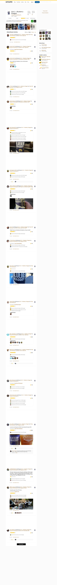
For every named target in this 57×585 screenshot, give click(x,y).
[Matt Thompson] (15, 539)
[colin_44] (17, 513)
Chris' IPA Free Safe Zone (24, 530)
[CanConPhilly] (15, 181)
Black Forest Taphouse (21, 35)
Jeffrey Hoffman (13, 185)
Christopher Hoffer (13, 170)
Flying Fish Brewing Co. (16, 14)
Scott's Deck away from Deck (21, 227)
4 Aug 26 (11, 284)
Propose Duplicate (45, 12)
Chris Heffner (12, 529)
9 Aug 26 (11, 179)
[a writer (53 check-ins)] (46, 32)
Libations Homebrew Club (24, 59)
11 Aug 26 (11, 153)
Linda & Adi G (12, 46)
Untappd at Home (18, 87)
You (35, 32)
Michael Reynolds (13, 395)
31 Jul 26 (11, 390)
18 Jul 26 (11, 537)
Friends (32, 32)
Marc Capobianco (13, 333)
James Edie (12, 301)
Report (16, 452)
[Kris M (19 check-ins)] (49, 32)
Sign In (32, 2)
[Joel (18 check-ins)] (43, 35)
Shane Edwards (12, 380)
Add (35, 21)
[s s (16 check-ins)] (46, 35)
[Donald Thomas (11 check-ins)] (43, 38)
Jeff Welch (12, 34)
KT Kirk (11, 86)
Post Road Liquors (18, 304)
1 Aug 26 (11, 345)
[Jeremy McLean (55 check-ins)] (43, 32)
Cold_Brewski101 (13, 127)
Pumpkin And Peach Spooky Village (26, 186)
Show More (19, 21)
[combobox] (46, 2)
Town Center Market (18, 243)
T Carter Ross (12, 240)
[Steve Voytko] (15, 448)
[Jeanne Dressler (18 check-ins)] (40, 35)
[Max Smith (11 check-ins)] (49, 38)
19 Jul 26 (11, 510)
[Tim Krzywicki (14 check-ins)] (49, 35)
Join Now (37, 2)
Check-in (32, 21)
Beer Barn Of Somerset (18, 383)
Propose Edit (45, 10)
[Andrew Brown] (15, 363)
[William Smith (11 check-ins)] (46, 38)
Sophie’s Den (17, 491)
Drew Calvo (12, 265)
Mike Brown (12, 349)
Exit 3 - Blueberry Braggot (24, 34)
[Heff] (15, 513)
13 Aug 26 (11, 96)
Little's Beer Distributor (18, 428)
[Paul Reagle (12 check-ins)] (40, 38)
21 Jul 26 (11, 482)
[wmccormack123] (19, 513)
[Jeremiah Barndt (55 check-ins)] (40, 32)
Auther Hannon (12, 101)
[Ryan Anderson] (20, 513)
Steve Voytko (14, 450)
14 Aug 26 (11, 69)
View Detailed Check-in (16, 69)
